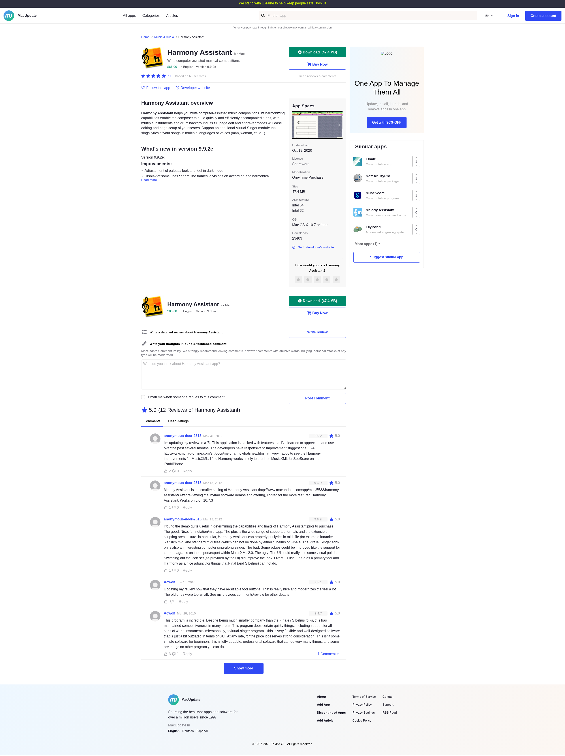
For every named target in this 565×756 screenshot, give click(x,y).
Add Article (325, 720)
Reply (187, 471)
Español (202, 730)
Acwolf (169, 582)
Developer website (195, 88)
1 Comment (327, 654)
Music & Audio (164, 37)
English (174, 730)
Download (320, 52)
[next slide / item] (339, 125)
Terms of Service (364, 697)
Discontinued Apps (331, 712)
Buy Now (320, 64)
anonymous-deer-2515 (183, 435)
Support (388, 705)
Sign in (513, 15)
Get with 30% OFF (386, 122)
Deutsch (188, 730)
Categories (151, 15)
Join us (320, 3)
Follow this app (158, 88)
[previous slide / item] (295, 125)
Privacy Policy (362, 705)
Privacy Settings (363, 712)
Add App (323, 705)
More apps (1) (366, 244)
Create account (543, 15)
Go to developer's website (316, 247)
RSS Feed (389, 712)
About (321, 697)
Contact (387, 697)
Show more (243, 668)
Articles (172, 15)
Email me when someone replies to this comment (186, 397)
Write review (317, 332)
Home (145, 37)
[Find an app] (263, 15)
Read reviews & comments (317, 76)
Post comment (317, 398)
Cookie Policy (361, 720)
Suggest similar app (386, 257)
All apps (129, 15)
